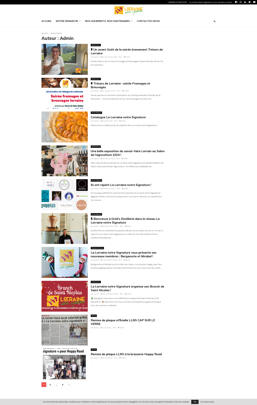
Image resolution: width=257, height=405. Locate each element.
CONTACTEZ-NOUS (148, 21)
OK (194, 402)
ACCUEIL (46, 21)
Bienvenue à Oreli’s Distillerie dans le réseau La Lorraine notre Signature (125, 220)
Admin (59, 33)
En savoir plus (207, 402)
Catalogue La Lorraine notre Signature (118, 117)
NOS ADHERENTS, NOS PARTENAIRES (107, 21)
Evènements (95, 45)
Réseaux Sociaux (97, 248)
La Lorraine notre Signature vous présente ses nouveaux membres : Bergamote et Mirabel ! (123, 254)
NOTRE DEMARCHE (67, 21)
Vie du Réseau (96, 113)
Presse (93, 316)
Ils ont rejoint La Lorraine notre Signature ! (121, 185)
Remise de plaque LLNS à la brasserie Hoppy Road (126, 354)
